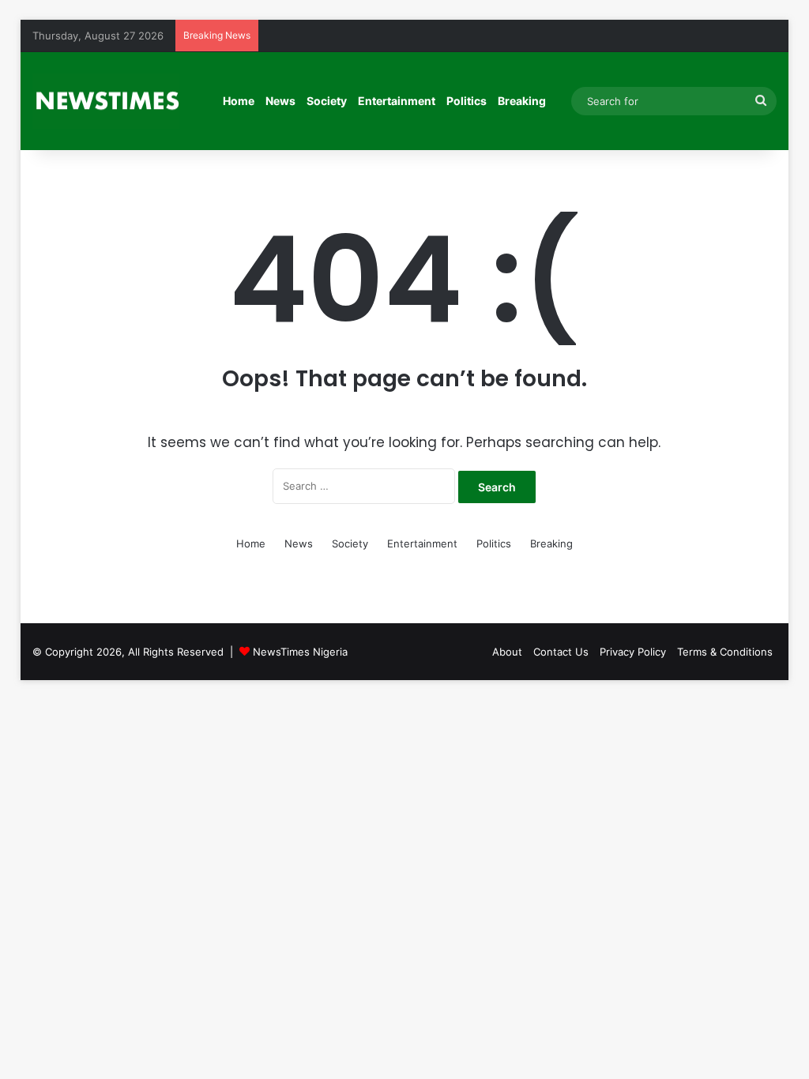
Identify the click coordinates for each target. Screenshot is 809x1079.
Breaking (522, 100)
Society (327, 100)
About (507, 651)
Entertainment (396, 100)
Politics (466, 100)
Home (238, 100)
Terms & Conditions (725, 651)
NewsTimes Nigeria (300, 651)
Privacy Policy (633, 651)
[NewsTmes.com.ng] (105, 101)
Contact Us (561, 651)
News (280, 100)
